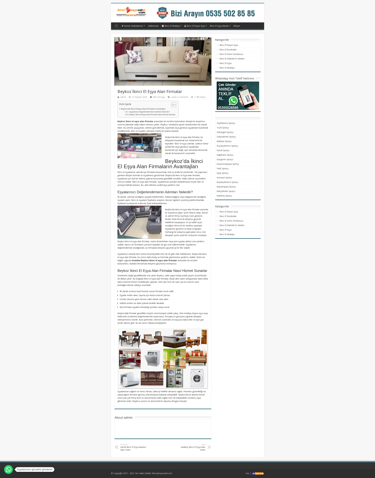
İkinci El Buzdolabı (228, 49)
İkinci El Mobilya (172, 25)
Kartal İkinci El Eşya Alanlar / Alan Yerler (133, 447)
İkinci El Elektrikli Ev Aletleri (232, 58)
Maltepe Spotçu (224, 141)
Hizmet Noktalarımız (133, 25)
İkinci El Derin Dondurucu (231, 54)
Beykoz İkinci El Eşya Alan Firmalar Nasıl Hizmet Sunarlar (152, 114)
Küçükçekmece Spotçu (227, 145)
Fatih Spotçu (223, 168)
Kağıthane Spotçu (225, 154)
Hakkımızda (153, 25)
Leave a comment (179, 97)
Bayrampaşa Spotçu (226, 186)
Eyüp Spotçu (222, 173)
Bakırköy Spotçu (224, 195)
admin (123, 97)
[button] (172, 104)
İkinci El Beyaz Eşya (196, 25)
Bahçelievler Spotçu (226, 191)
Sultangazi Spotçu (225, 132)
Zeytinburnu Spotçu (226, 123)
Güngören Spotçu (225, 159)
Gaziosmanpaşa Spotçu (228, 164)
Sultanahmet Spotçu (226, 136)
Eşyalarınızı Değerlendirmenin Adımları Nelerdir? (149, 112)
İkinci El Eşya (159, 97)
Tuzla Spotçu (223, 127)
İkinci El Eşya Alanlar (219, 25)
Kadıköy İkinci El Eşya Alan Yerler (193, 447)
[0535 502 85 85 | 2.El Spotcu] (131, 11)
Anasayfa (116, 25)
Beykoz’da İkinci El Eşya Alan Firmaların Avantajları (143, 108)
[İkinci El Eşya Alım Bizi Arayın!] (208, 12)
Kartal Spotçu (223, 150)
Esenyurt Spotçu (224, 177)
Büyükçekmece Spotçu (227, 182)
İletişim (236, 25)
